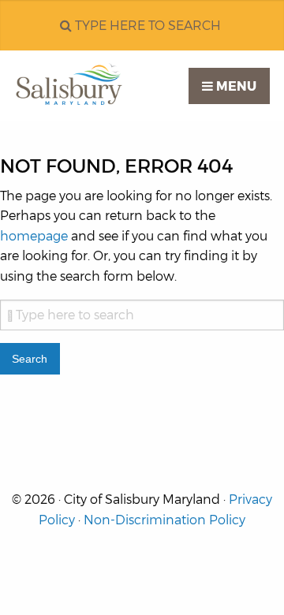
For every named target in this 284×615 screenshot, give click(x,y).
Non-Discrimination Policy (164, 519)
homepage (34, 236)
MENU (234, 86)
